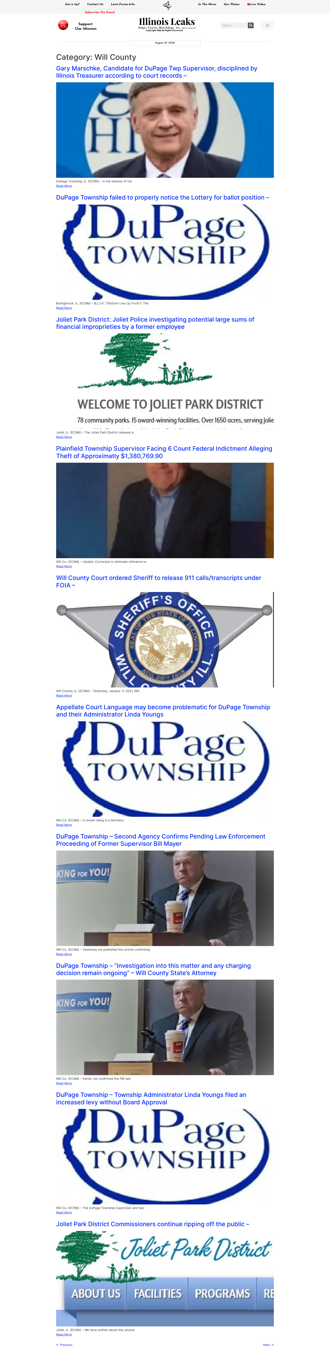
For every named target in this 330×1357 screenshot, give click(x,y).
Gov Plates (231, 4)
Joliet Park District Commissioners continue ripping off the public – (152, 1224)
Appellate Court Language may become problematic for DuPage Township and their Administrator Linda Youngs (163, 710)
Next (268, 1345)
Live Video (257, 4)
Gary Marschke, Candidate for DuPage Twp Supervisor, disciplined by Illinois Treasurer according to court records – (156, 72)
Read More (64, 186)
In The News (207, 4)
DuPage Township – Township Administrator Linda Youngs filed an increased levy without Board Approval (151, 1098)
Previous (64, 1345)
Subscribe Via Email (100, 12)
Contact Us (95, 4)
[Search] (251, 25)
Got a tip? (72, 4)
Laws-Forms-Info (123, 4)
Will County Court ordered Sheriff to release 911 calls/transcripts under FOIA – (158, 581)
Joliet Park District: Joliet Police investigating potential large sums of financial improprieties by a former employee (155, 323)
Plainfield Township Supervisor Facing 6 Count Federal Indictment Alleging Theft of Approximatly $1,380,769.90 (164, 452)
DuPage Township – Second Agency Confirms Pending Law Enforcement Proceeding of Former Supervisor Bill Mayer (160, 840)
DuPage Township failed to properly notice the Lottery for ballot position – (162, 197)
